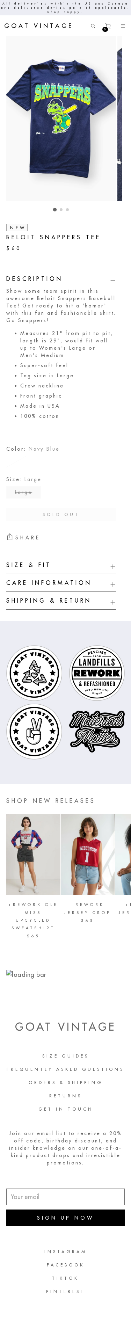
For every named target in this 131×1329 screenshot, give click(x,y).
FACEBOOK (66, 1265)
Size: (24, 479)
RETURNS (65, 1095)
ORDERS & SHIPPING (66, 1082)
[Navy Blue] (16, 461)
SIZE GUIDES (65, 1056)
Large (23, 492)
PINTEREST (65, 1291)
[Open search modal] (93, 26)
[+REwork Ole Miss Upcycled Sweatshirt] (33, 854)
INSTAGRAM (65, 1251)
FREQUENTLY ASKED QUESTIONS (65, 1069)
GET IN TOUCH (65, 1109)
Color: (33, 449)
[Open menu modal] (123, 26)
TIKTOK (65, 1278)
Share (28, 538)
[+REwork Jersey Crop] (88, 854)
